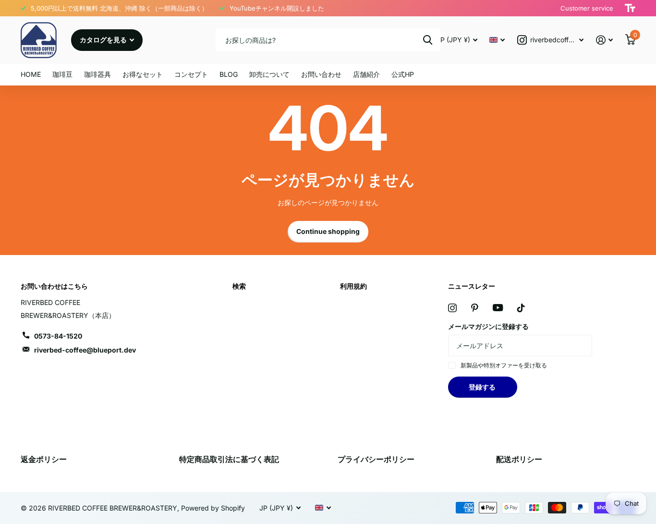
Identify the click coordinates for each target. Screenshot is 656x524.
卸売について (269, 74)
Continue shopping (328, 231)
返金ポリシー (44, 459)
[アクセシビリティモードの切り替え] (630, 8)
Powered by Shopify (213, 508)
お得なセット (142, 74)
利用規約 (353, 286)
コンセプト (191, 74)
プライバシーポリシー (376, 459)
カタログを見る (104, 40)
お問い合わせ (321, 74)
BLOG (228, 74)
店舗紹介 (366, 74)
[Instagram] (452, 308)
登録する (483, 387)
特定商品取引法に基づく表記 (229, 459)
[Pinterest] (474, 308)
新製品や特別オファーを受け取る (504, 365)
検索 (427, 40)
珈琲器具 (97, 74)
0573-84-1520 (58, 336)
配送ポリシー (519, 459)
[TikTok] (521, 308)
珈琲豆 (62, 74)
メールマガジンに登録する (488, 326)
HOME (31, 74)
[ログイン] (604, 40)
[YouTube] (498, 307)
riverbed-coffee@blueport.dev (85, 350)
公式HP (402, 74)
